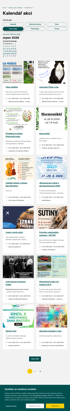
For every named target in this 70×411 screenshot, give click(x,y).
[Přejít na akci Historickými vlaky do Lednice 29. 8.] (51, 267)
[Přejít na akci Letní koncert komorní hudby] (18, 267)
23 (15, 51)
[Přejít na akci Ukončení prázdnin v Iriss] (51, 316)
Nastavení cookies (11, 406)
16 (15, 49)
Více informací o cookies (40, 395)
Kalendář (13, 24)
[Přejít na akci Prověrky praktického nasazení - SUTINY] (51, 217)
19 (7, 51)
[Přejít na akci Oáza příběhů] (18, 72)
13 (9, 49)
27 (9, 53)
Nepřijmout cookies (34, 406)
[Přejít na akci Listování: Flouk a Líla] (51, 72)
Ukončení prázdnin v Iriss (50, 331)
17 (3, 51)
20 (10, 51)
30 (16, 53)
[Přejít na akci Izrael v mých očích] (18, 217)
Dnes (57, 24)
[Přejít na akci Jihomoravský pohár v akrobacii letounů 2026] (51, 168)
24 (4, 53)
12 (7, 49)
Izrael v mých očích (14, 232)
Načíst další (35, 359)
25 (6, 53)
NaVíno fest (11, 331)
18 (5, 51)
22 (13, 51)
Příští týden (35, 29)
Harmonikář (44, 133)
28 (12, 53)
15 (13, 49)
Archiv (57, 29)
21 (11, 51)
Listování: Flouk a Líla (48, 87)
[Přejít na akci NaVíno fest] (18, 316)
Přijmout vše (55, 406)
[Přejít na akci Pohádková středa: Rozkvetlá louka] (18, 118)
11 (5, 49)
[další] (40, 371)
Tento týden (13, 29)
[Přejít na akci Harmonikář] (51, 118)
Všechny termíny (35, 24)
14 (11, 49)
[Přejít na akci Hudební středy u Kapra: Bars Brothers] (18, 168)
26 (8, 53)
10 (3, 49)
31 (3, 56)
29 (13, 53)
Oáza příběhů (12, 87)
